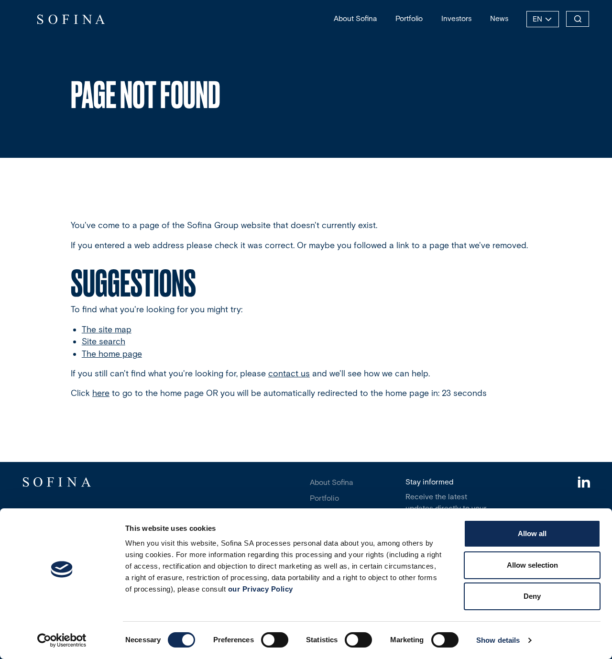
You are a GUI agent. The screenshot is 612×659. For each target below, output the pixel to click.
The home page (112, 354)
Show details (498, 640)
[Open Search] (577, 19)
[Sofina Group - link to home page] (70, 19)
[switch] (274, 640)
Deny (532, 596)
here (100, 393)
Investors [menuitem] (456, 18)
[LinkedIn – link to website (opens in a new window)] (583, 483)
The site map (106, 329)
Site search (103, 341)
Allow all (532, 533)
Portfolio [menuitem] (409, 18)
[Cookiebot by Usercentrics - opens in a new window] (62, 640)
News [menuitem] (499, 18)
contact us (289, 373)
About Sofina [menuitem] (355, 18)
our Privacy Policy (260, 589)
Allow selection (532, 565)
